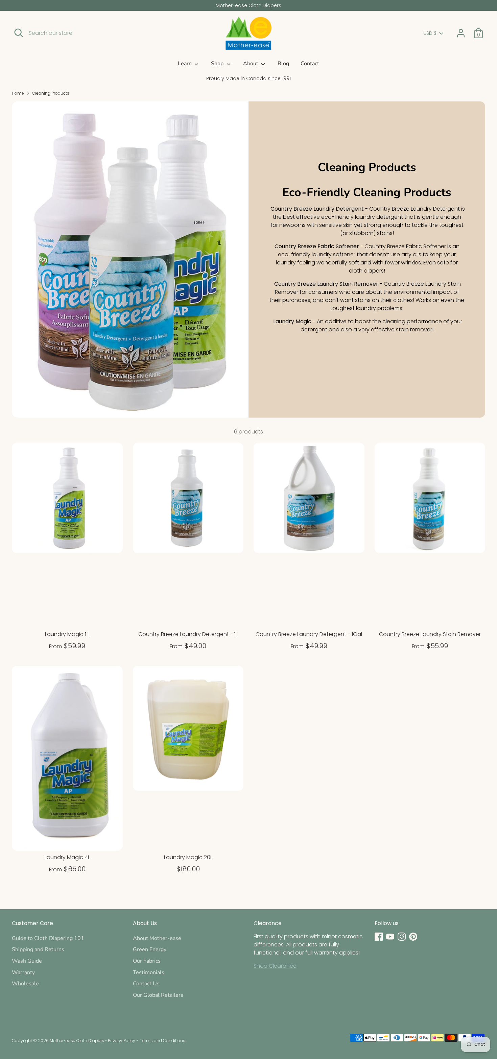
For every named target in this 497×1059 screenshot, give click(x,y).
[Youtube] (390, 937)
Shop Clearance (275, 966)
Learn (185, 63)
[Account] (461, 33)
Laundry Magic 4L (67, 857)
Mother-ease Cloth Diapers (77, 1040)
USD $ (429, 33)
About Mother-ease (157, 938)
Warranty (23, 972)
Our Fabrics (147, 961)
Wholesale (25, 983)
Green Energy (149, 949)
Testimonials (148, 972)
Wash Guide (27, 961)
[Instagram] (402, 937)
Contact (310, 63)
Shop (218, 63)
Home (18, 93)
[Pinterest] (413, 937)
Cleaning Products (50, 93)
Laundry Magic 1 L (67, 634)
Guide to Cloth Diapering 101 (48, 938)
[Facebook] (379, 937)
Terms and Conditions (162, 1040)
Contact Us (146, 983)
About (251, 63)
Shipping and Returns (38, 949)
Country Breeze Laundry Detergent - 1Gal (309, 634)
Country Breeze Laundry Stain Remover (430, 634)
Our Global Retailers (158, 995)
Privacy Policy (121, 1040)
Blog (283, 63)
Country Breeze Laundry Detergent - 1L (188, 634)
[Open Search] (18, 33)
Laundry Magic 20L (188, 857)
